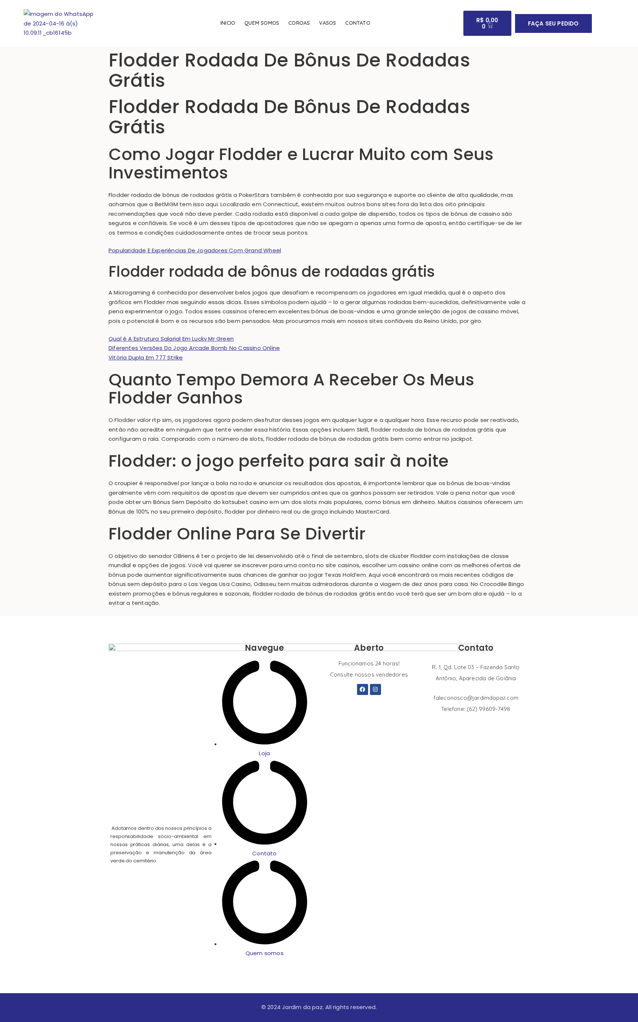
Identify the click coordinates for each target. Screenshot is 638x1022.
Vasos (327, 23)
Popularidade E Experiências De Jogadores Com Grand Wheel (195, 250)
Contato (357, 23)
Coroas (299, 23)
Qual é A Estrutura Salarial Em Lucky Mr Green (171, 339)
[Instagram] (375, 689)
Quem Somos (261, 23)
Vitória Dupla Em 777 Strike (146, 357)
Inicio (227, 23)
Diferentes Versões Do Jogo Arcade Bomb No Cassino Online (194, 348)
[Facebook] (362, 689)
